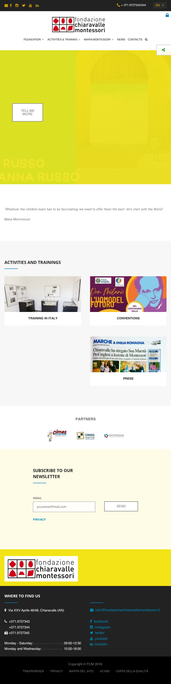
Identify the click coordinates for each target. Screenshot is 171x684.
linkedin (100, 644)
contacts (135, 39)
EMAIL (37, 498)
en (158, 5)
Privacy (56, 671)
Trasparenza (33, 671)
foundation (32, 39)
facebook (100, 621)
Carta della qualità (132, 671)
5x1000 (105, 671)
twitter (98, 633)
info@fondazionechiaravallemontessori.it (127, 610)
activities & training (62, 39)
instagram (101, 627)
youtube (100, 639)
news (121, 39)
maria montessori (97, 39)
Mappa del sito (81, 671)
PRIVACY (39, 519)
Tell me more (28, 112)
